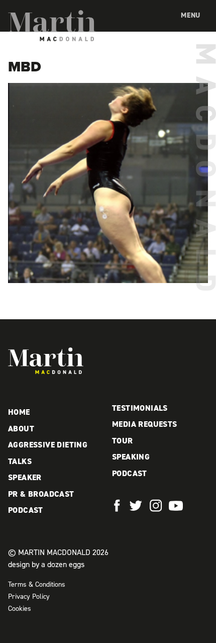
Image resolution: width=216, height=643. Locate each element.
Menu (190, 15)
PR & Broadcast (41, 494)
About (21, 428)
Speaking (131, 456)
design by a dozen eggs (46, 564)
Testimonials (140, 408)
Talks (20, 461)
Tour (122, 440)
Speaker (25, 477)
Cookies (19, 608)
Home (19, 412)
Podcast (25, 510)
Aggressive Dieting (47, 444)
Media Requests (144, 424)
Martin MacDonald (52, 25)
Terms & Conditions (36, 584)
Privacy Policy (29, 596)
